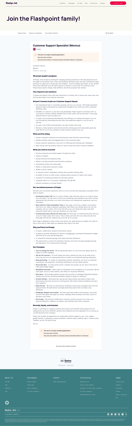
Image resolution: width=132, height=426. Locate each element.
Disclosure (119, 388)
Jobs (6, 391)
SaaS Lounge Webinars (59, 381)
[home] (11, 3)
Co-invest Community (33, 391)
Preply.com (71, 233)
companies (35, 33)
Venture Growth (31, 381)
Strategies (71, 3)
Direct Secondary (32, 388)
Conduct (118, 391)
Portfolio (63, 3)
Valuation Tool (84, 381)
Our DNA (79, 3)
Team (86, 3)
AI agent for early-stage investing (90, 388)
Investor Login (118, 3)
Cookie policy (70, 365)
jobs (22, 33)
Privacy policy (61, 365)
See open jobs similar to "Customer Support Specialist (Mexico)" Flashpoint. (60, 59)
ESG (117, 397)
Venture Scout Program (86, 385)
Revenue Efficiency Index (87, 394)
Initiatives (93, 3)
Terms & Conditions (121, 394)
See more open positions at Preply (66, 346)
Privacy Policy (120, 381)
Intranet (118, 385)
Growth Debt (30, 385)
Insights (102, 3)
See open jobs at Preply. (45, 57)
